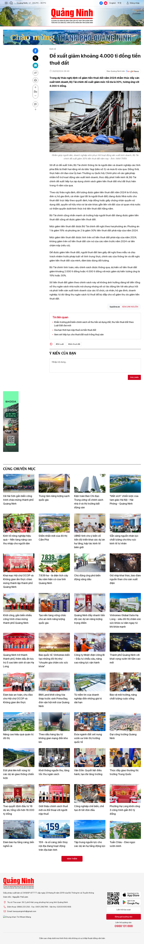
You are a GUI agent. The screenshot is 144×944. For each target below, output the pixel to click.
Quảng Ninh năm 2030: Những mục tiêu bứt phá (123, 923)
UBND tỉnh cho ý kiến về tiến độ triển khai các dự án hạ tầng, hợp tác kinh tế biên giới (89, 541)
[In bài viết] (35, 80)
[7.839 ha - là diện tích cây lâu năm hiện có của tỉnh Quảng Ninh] (54, 562)
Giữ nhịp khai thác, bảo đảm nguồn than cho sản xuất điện (125, 579)
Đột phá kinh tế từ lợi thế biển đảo (17, 880)
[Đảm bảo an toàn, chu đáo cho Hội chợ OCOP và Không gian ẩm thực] (18, 681)
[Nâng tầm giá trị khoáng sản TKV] (89, 908)
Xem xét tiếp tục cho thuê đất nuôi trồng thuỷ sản (79, 334)
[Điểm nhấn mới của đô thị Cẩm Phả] (54, 523)
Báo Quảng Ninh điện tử (72, 15)
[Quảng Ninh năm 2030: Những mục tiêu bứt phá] (125, 908)
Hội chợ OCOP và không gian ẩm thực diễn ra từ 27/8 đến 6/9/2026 (16, 925)
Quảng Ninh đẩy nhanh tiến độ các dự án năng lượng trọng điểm (89, 619)
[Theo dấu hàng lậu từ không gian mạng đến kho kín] (54, 721)
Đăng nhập (135, 3)
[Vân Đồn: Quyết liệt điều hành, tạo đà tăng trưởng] (89, 757)
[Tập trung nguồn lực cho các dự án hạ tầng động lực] (89, 829)
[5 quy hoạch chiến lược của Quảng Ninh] (89, 865)
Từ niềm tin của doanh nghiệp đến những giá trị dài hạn (88, 698)
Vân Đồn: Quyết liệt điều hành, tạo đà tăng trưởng (88, 772)
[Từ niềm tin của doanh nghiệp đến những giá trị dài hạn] (89, 681)
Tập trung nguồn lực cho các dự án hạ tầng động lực (89, 844)
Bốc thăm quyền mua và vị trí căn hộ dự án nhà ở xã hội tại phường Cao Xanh (53, 925)
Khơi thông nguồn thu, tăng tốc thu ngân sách (54, 772)
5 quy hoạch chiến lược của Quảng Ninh (89, 880)
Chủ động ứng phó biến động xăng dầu (87, 577)
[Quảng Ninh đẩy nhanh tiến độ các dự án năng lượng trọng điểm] (89, 602)
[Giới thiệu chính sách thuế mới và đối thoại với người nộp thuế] (54, 793)
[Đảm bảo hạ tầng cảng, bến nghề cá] (18, 829)
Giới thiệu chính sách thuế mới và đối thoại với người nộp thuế (53, 810)
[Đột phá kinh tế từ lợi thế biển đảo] (18, 865)
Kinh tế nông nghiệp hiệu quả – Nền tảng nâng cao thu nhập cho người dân (17, 539)
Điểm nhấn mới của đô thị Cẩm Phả (53, 537)
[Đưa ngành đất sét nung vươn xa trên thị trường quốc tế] (89, 721)
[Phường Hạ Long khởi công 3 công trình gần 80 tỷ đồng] (125, 793)
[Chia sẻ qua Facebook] (35, 51)
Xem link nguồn (130, 307)
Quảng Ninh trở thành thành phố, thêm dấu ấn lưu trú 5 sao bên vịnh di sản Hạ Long (18, 660)
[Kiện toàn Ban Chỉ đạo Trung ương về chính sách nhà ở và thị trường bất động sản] (89, 483)
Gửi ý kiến (134, 377)
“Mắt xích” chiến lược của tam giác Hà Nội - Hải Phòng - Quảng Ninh (124, 500)
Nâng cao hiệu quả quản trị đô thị (18, 736)
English (113, 3)
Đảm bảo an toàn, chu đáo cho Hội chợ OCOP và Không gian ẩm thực (18, 698)
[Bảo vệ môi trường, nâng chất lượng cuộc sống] (125, 681)
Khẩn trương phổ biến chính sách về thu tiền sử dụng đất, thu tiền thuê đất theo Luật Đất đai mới (94, 324)
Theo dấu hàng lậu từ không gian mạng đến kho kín (53, 738)
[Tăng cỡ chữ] (35, 87)
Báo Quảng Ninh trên (116, 71)
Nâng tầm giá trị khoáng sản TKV (87, 923)
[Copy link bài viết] (35, 73)
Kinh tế (53, 49)
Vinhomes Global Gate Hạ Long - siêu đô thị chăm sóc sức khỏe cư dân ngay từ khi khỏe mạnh (125, 621)
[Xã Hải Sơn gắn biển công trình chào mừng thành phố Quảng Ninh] (18, 483)
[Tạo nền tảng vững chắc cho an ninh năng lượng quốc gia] (54, 602)
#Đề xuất (60, 344)
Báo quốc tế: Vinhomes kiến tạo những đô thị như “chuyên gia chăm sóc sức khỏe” (54, 660)
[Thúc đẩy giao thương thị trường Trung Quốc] (125, 757)
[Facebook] (101, 3)
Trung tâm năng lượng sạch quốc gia (54, 498)
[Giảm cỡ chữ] (35, 96)
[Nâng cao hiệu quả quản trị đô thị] (18, 721)
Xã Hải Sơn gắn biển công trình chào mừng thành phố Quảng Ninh (18, 500)
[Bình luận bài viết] (35, 104)
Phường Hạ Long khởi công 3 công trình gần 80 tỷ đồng (125, 810)
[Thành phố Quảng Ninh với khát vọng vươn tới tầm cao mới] (125, 642)
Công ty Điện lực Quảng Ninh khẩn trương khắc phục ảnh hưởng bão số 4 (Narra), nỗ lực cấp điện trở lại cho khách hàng (54, 886)
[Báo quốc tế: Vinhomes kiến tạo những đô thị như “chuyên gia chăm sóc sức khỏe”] (54, 642)
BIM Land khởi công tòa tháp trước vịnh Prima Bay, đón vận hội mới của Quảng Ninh (54, 700)
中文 (120, 3)
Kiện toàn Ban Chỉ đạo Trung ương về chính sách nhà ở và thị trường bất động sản (88, 502)
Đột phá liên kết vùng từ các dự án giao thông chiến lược (18, 774)
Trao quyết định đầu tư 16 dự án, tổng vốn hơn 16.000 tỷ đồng (18, 810)
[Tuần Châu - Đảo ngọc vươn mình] (125, 829)
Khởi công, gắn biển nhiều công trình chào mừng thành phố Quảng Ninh (17, 619)
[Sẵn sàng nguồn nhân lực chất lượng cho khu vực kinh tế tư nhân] (125, 523)
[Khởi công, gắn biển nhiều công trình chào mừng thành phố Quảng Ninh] (18, 602)
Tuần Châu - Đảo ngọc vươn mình (122, 844)
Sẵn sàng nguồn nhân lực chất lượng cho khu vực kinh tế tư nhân (124, 539)
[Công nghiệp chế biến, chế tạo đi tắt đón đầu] (89, 793)
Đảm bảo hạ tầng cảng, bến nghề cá (18, 844)
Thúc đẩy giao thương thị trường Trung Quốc (124, 772)
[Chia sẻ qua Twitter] (35, 58)
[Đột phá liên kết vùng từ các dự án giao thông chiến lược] (18, 757)
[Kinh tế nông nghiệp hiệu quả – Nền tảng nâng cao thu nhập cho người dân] (18, 523)
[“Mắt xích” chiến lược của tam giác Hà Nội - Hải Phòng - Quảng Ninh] (125, 483)
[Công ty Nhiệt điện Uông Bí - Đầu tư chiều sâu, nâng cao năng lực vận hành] (89, 642)
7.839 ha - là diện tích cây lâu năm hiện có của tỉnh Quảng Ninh (53, 579)
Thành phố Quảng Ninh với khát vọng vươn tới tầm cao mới (125, 658)
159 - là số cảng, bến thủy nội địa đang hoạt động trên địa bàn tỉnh (53, 846)
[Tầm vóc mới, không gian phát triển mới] (125, 865)
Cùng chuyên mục (19, 468)
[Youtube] (105, 3)
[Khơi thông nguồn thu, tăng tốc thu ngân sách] (54, 757)
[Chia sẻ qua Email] (35, 65)
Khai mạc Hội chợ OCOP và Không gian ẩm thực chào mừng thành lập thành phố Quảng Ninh (18, 581)
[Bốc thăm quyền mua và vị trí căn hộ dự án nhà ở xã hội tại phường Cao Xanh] (54, 908)
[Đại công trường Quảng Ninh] (125, 721)
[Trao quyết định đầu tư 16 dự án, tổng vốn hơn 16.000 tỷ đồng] (18, 793)
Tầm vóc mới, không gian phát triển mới (123, 880)
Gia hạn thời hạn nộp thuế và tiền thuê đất (75, 330)
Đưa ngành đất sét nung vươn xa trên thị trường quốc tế (88, 738)
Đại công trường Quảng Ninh (123, 736)
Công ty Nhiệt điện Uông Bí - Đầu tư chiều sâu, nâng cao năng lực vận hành (89, 658)
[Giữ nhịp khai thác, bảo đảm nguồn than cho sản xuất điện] (125, 562)
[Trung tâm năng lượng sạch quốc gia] (54, 483)
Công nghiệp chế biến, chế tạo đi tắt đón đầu (89, 808)
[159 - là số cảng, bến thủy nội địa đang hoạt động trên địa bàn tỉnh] (54, 829)
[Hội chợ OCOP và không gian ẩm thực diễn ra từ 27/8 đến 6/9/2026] (18, 908)
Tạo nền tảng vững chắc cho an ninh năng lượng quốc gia (52, 619)
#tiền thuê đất (74, 344)
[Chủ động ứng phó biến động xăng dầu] (89, 562)
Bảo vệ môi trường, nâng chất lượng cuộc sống (123, 696)
